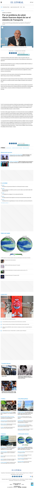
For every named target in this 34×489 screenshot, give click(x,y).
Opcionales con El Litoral (18, 480)
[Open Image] (2, 27)
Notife (17, 474)
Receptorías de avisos (15, 479)
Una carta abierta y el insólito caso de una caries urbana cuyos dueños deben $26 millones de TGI (17, 189)
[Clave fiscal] (32, 485)
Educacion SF (21, 474)
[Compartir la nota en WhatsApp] (14, 53)
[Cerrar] (28, 54)
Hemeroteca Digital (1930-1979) (7, 479)
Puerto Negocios (13, 474)
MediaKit (23, 480)
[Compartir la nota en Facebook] (10, 53)
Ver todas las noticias (4, 202)
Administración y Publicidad (24, 479)
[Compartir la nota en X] (12, 53)
